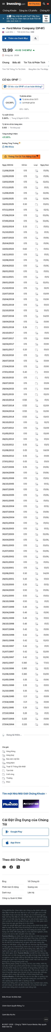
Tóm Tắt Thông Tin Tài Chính (13, 69)
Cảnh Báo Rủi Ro (8, 1015)
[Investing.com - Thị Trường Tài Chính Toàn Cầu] (16, 3)
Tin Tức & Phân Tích (34, 62)
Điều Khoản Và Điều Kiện (11, 997)
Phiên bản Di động (10, 887)
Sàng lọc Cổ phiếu (28, 10)
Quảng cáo (33, 887)
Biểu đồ (16, 62)
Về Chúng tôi (33, 881)
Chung (5, 62)
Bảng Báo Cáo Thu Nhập (38, 69)
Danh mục (6, 892)
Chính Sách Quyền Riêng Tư (13, 1006)
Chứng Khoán (9, 10)
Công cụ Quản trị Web (12, 898)
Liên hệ (31, 892)
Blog (4, 881)
